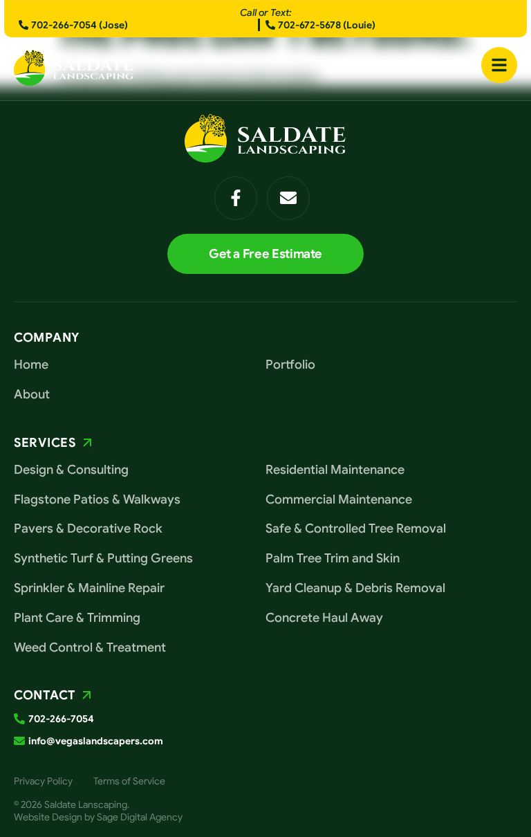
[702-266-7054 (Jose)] (23, 25)
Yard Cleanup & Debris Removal (355, 588)
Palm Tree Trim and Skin (333, 558)
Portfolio (290, 364)
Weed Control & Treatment (90, 647)
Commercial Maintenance (339, 499)
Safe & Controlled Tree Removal (356, 528)
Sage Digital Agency (140, 817)
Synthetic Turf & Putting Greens (103, 558)
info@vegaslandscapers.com (95, 741)
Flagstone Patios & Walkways (97, 499)
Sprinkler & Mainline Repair (89, 588)
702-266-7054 (61, 718)
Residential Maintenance (335, 469)
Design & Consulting (71, 469)
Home (31, 364)
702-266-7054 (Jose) (79, 25)
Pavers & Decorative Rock (88, 528)
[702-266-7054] (19, 718)
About (32, 394)
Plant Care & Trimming (77, 617)
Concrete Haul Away (324, 617)
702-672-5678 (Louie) (326, 25)
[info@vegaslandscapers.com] (19, 740)
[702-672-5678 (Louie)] (270, 25)
